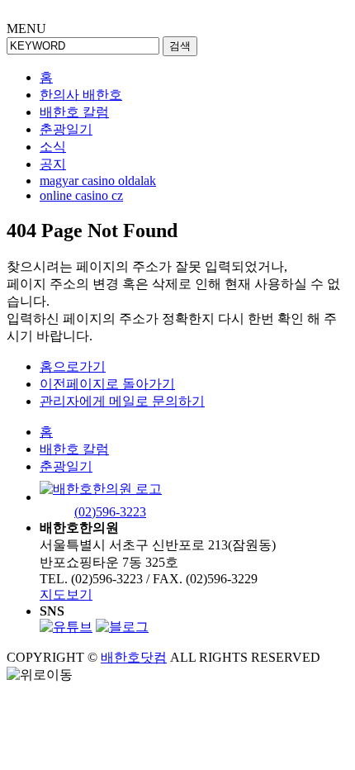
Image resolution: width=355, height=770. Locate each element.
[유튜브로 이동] (66, 627)
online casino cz (81, 195)
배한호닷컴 (134, 657)
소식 (53, 147)
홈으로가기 (73, 366)
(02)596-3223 (110, 512)
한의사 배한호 (81, 95)
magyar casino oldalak (98, 180)
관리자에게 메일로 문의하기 (122, 401)
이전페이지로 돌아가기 (107, 384)
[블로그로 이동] (122, 627)
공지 (53, 164)
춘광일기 (66, 129)
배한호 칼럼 (74, 112)
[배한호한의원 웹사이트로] (101, 497)
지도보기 (66, 594)
